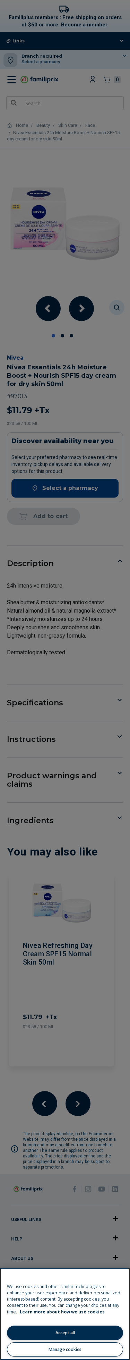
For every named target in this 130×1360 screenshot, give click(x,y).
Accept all (65, 1333)
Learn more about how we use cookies (62, 1312)
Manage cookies (65, 1349)
